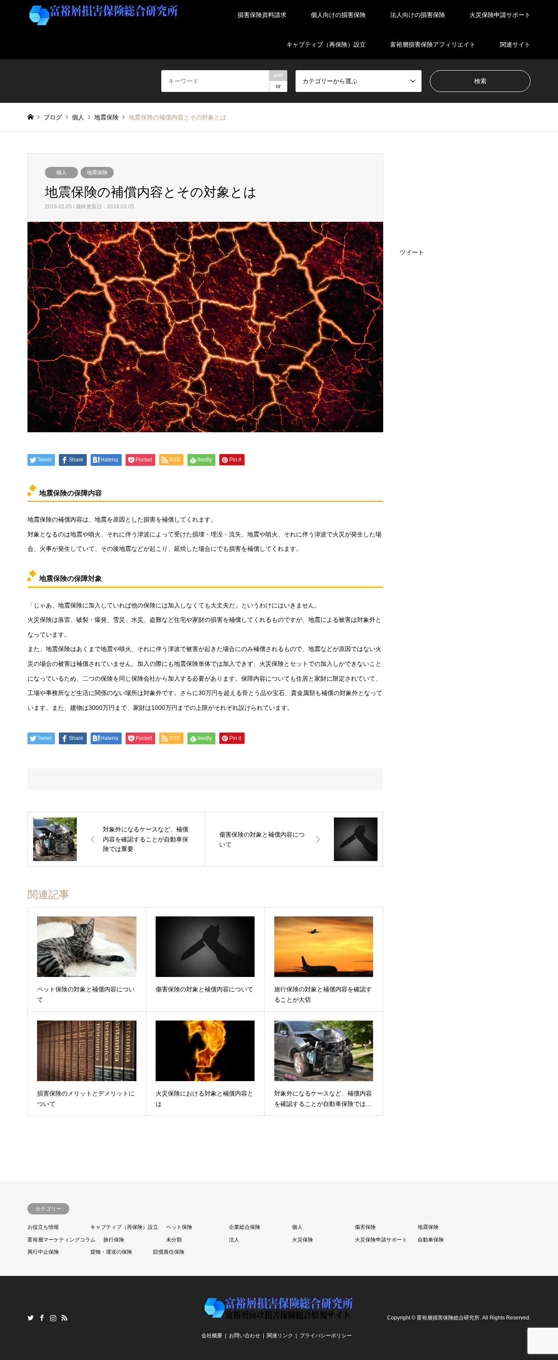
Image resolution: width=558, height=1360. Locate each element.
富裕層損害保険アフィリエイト (433, 44)
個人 (61, 173)
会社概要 (211, 1336)
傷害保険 (365, 1227)
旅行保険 (113, 1240)
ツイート (412, 252)
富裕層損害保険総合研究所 (448, 1318)
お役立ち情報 (43, 1227)
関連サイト (515, 44)
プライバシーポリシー (325, 1336)
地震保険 (97, 173)
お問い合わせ (244, 1336)
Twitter (30, 1318)
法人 (234, 1240)
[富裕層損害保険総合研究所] (103, 14)
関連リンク (280, 1336)
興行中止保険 (43, 1252)
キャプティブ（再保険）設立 (326, 44)
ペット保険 (179, 1227)
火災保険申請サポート (500, 14)
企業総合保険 (244, 1227)
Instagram (53, 1318)
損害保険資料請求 (262, 14)
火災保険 (302, 1240)
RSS (64, 1318)
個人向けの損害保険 (338, 14)
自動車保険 (431, 1240)
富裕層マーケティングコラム (61, 1240)
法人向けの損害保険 (417, 14)
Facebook (42, 1318)
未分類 (174, 1240)
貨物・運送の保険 (111, 1252)
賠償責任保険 (168, 1252)
